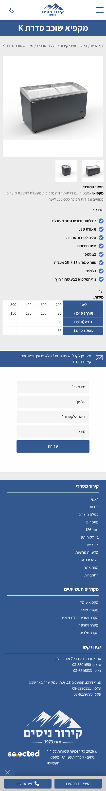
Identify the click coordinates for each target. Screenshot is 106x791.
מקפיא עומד (89, 602)
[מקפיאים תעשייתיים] (53, 10)
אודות (94, 506)
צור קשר (92, 544)
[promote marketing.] (24, 753)
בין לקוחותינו (89, 537)
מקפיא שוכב (89, 610)
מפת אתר (91, 567)
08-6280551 (81, 688)
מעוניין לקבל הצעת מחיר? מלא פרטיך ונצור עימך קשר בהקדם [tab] (54, 358)
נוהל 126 (92, 529)
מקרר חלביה (89, 632)
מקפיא (98, 193)
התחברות (91, 575)
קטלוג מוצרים (88, 514)
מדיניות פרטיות (87, 552)
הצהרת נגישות (88, 560)
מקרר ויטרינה (88, 625)
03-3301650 (81, 664)
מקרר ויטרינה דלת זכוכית (79, 617)
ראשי (95, 499)
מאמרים (92, 522)
